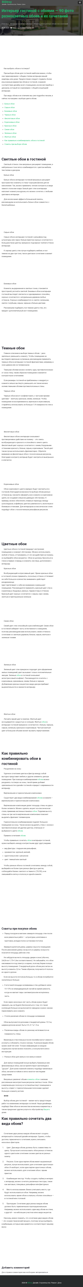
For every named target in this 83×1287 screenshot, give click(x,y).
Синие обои (9, 129)
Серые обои (9, 107)
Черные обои (10, 115)
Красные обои (10, 126)
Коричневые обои (11, 122)
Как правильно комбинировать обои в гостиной (24, 140)
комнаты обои (33, 1079)
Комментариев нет (27, 28)
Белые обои (9, 104)
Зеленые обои (10, 133)
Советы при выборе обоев (15, 144)
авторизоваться (42, 1272)
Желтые (8, 137)
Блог (14, 28)
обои (14, 137)
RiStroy (7, 2)
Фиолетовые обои (12, 118)
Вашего (47, 1109)
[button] (80, 2)
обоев (40, 779)
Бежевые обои (10, 111)
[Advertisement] (28, 51)
